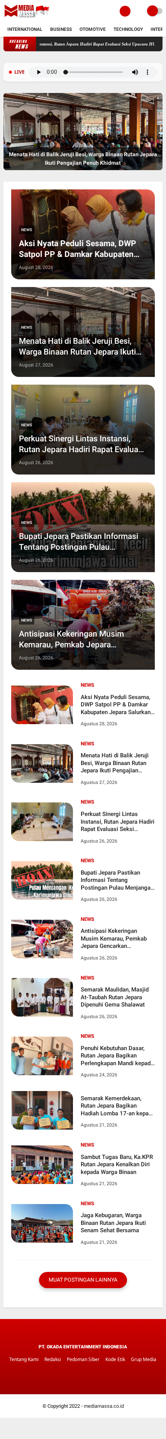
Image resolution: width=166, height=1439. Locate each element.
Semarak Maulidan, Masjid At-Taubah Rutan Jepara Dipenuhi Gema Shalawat (115, 997)
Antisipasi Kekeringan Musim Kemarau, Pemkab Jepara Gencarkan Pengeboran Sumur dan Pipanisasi (81, 639)
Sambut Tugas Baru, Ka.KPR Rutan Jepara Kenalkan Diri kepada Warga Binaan (117, 1165)
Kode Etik (115, 1359)
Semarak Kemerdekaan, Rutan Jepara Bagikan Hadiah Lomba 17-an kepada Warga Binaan (118, 1106)
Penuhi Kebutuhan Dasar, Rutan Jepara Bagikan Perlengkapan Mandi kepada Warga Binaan (117, 1056)
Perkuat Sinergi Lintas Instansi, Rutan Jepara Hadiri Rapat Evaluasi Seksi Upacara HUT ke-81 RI (81, 444)
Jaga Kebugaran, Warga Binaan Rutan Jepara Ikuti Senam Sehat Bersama (113, 1223)
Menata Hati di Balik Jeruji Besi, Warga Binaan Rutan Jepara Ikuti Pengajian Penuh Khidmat (77, 346)
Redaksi (52, 1359)
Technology (128, 29)
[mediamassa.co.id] (27, 17)
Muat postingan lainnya (83, 1280)
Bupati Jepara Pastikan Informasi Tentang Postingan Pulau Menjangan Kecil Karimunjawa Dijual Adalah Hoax (78, 542)
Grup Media (143, 1359)
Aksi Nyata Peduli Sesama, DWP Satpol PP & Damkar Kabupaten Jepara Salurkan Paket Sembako (78, 249)
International (24, 29)
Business (61, 29)
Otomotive (93, 29)
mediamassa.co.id (104, 1406)
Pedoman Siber (83, 1359)
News (26, 230)
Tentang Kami (24, 1359)
